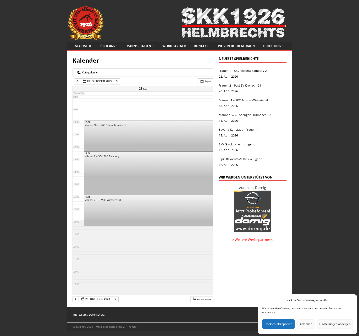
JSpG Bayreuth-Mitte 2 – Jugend (240, 159)
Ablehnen (306, 324)
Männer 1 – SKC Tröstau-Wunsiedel (243, 100)
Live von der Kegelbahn (235, 46)
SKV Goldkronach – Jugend (237, 144)
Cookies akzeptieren (278, 324)
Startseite (83, 46)
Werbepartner (174, 46)
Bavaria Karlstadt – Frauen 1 (238, 129)
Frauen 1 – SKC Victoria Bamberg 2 (243, 71)
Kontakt (201, 46)
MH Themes (129, 327)
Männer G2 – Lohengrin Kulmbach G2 (245, 115)
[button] (202, 299)
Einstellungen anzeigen (334, 324)
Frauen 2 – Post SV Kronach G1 (240, 85)
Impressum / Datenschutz (89, 314)
